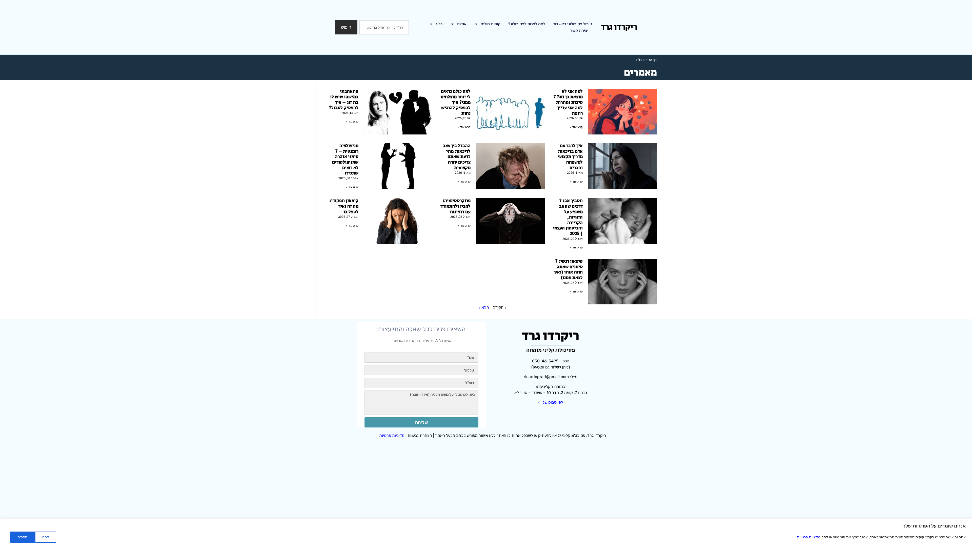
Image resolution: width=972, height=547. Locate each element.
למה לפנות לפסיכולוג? (526, 24)
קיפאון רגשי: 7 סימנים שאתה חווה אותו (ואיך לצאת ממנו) (568, 269)
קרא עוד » (576, 127)
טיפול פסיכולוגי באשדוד (572, 24)
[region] (486, 532)
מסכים (22, 537)
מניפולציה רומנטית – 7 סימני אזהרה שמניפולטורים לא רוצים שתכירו (345, 160)
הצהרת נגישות (420, 435)
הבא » (484, 307)
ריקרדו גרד (619, 27)
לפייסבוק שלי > (550, 402)
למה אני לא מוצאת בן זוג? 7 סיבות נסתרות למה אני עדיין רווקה (568, 102)
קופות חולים (490, 24)
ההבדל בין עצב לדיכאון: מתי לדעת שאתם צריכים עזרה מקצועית (457, 157)
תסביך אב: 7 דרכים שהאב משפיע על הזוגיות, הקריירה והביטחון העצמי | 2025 (568, 217)
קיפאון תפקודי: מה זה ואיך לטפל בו (343, 206)
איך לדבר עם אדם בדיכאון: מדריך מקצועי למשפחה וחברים (570, 157)
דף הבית (651, 60)
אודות (462, 24)
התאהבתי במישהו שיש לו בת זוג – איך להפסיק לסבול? (343, 99)
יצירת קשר (579, 30)
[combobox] (384, 27)
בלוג (439, 24)
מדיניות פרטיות (808, 537)
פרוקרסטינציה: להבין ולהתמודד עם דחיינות (455, 206)
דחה (45, 537)
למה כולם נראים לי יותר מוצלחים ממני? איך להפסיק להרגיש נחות (456, 102)
